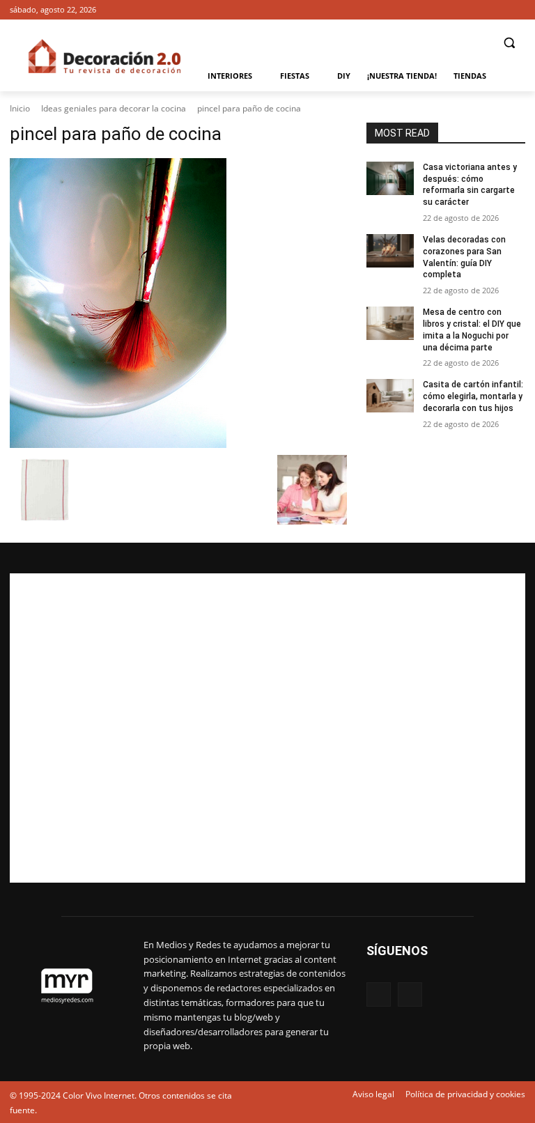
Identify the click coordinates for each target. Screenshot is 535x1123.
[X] (517, 10)
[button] (509, 42)
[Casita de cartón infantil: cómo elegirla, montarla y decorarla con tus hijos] (390, 395)
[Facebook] (498, 10)
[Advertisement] (267, 728)
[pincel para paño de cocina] (178, 303)
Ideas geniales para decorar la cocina (113, 108)
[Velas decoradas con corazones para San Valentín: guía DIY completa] (390, 251)
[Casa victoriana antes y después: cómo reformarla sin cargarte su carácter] (390, 178)
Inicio (20, 108)
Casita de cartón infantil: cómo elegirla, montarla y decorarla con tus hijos (473, 396)
